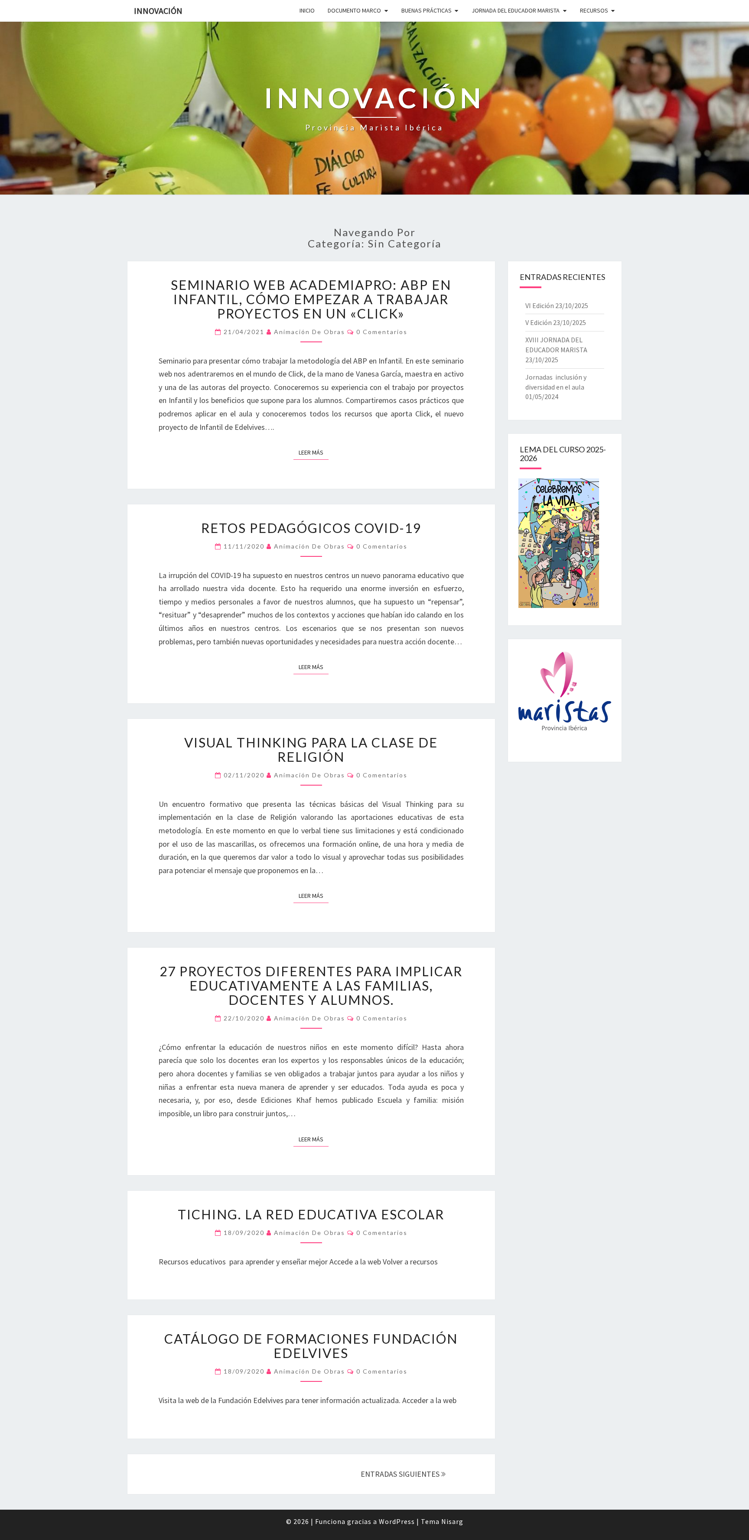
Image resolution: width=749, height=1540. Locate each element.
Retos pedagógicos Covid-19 (311, 528)
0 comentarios (381, 331)
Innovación (158, 10)
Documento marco (354, 10)
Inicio (307, 10)
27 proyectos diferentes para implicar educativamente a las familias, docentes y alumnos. (311, 985)
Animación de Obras (309, 331)
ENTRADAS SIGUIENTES (401, 1474)
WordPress (397, 1521)
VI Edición (539, 305)
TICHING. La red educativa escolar (311, 1214)
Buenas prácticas (426, 10)
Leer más (314, 452)
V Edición (538, 322)
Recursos (594, 10)
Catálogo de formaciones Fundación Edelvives (311, 1346)
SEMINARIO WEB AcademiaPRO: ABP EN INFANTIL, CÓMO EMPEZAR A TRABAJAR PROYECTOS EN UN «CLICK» (311, 299)
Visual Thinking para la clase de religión (311, 749)
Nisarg (452, 1521)
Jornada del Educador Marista (516, 10)
